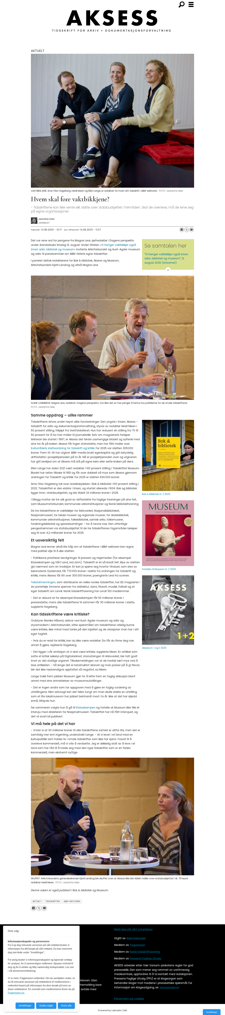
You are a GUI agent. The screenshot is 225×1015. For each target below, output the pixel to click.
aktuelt (37, 901)
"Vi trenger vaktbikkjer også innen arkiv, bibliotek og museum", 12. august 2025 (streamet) (166, 258)
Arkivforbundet (136, 938)
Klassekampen (85, 707)
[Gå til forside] (112, 23)
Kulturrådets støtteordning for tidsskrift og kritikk (62, 448)
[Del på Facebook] (181, 229)
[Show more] (168, 269)
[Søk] (181, 4)
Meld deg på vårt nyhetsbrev (133, 929)
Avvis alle (66, 1005)
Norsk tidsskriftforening (145, 952)
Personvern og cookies (129, 998)
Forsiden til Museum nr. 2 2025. (159, 569)
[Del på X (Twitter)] (186, 229)
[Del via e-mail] (191, 229)
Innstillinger (211, 1012)
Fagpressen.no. (16, 993)
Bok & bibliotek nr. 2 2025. (156, 494)
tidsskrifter (53, 901)
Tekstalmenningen (43, 582)
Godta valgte (46, 1005)
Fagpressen (137, 945)
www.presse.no (169, 987)
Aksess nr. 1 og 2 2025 (154, 648)
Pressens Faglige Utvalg (145, 958)
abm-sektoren (72, 901)
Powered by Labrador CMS (112, 1010)
